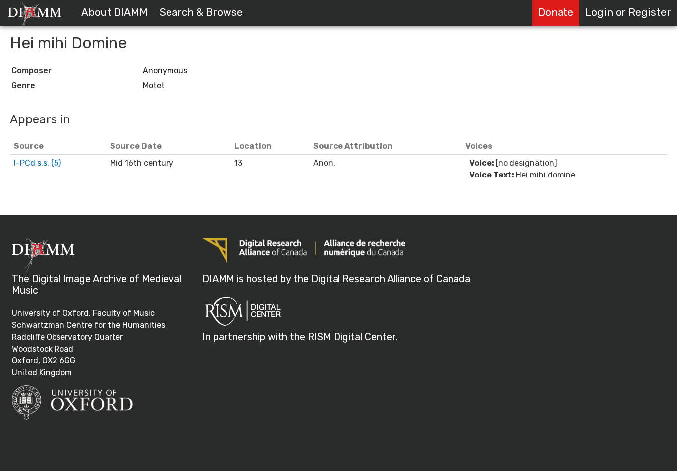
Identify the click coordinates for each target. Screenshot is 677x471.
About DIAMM (114, 12)
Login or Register (628, 12)
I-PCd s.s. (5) (37, 163)
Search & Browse (201, 12)
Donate (555, 12)
